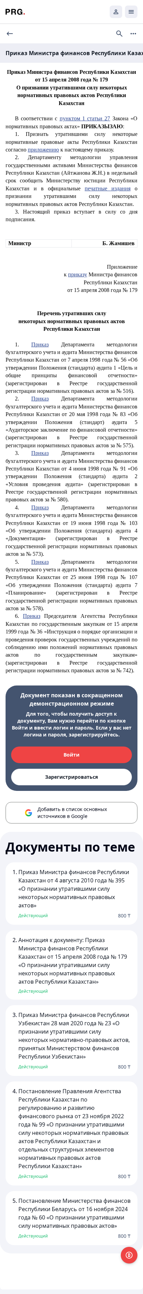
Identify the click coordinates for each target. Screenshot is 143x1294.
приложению (43, 150)
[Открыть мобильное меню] (131, 12)
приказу (77, 274)
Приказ (40, 344)
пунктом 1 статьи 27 (85, 118)
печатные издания (108, 188)
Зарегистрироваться (71, 777)
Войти (71, 754)
